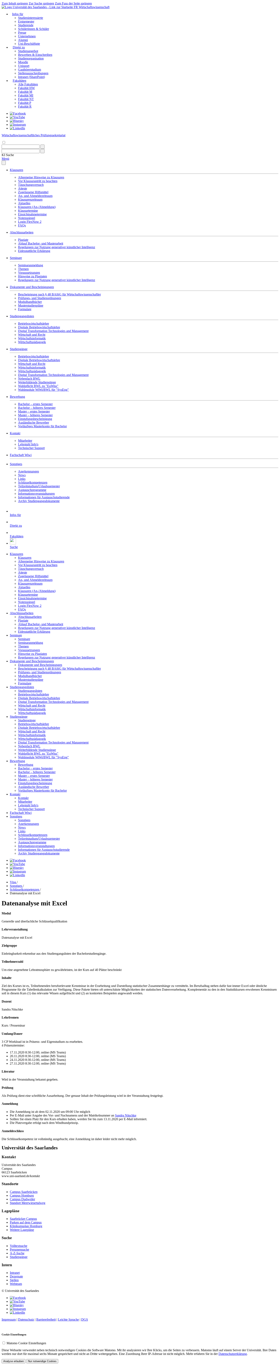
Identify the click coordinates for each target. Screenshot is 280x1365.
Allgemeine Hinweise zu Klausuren (41, 177)
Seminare (16, 258)
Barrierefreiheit (46, 1319)
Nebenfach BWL (29, 378)
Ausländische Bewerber (33, 422)
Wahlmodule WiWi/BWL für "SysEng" (43, 389)
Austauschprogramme (32, 490)
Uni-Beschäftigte (29, 43)
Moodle (23, 62)
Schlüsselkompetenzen (32, 482)
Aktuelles (24, 203)
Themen (23, 269)
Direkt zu (19, 47)
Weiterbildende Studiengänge (37, 382)
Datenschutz (26, 1319)
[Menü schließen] (4, 163)
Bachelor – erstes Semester (35, 404)
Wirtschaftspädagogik (32, 342)
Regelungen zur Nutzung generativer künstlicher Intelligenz (56, 247)
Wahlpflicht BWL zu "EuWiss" (38, 386)
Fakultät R (25, 106)
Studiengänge (18, 349)
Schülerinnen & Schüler (33, 29)
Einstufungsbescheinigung (35, 419)
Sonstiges (16, 464)
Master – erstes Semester (34, 411)
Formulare (24, 309)
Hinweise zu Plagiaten (32, 276)
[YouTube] (17, 117)
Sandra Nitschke (125, 1115)
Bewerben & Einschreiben (35, 54)
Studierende (25, 25)
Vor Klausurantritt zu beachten (37, 181)
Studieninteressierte (30, 18)
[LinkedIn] (17, 128)
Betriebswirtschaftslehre (33, 323)
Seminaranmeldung (30, 265)
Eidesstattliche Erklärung (34, 251)
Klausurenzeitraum (30, 199)
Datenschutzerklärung (233, 1354)
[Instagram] (18, 124)
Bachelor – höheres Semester (37, 407)
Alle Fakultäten (28, 84)
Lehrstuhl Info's (28, 444)
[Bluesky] (17, 121)
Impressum (9, 1319)
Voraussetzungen (29, 272)
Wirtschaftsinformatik (32, 338)
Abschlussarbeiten (21, 232)
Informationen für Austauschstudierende (44, 497)
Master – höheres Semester (35, 415)
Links (21, 479)
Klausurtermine (28, 210)
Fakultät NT (26, 99)
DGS (84, 1319)
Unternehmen (27, 36)
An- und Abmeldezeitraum (35, 196)
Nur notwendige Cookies (42, 1361)
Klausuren (16, 170)
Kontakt (15, 433)
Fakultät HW (26, 88)
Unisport (23, 66)
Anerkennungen (28, 471)
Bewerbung (17, 396)
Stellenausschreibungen (33, 73)
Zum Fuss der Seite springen (73, 3)
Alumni (23, 40)
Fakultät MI (25, 95)
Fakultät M (25, 91)
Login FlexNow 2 (29, 221)
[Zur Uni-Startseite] (38, 7)
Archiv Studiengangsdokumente (39, 501)
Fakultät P (24, 103)
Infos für (17, 14)
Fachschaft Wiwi (21, 455)
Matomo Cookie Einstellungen (26, 1343)
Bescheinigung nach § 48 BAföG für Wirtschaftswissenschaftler (59, 294)
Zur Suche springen (41, 3)
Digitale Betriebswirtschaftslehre (39, 327)
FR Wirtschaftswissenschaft (91, 7)
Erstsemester (26, 21)
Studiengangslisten (22, 316)
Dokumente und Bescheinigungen (32, 287)
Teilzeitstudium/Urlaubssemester (39, 486)
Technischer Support (31, 448)
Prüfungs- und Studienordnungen (39, 298)
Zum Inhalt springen (15, 3)
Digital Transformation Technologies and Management (53, 331)
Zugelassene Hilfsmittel (33, 192)
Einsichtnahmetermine (32, 214)
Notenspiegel (26, 218)
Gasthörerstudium (29, 69)
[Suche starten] (42, 147)
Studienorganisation (31, 58)
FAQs (22, 225)
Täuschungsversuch (31, 184)
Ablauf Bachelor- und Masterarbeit (40, 243)
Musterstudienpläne (30, 305)
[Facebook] (18, 113)
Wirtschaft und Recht (31, 334)
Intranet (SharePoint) (31, 77)
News (22, 475)
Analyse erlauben (13, 1361)
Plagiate (23, 239)
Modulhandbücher (30, 302)
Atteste (22, 188)
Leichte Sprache (68, 1319)
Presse (22, 32)
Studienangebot (28, 51)
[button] (8, 155)
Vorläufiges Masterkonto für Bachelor (42, 426)
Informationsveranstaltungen (36, 493)
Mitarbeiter (25, 440)
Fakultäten (19, 80)
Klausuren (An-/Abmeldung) (37, 207)
